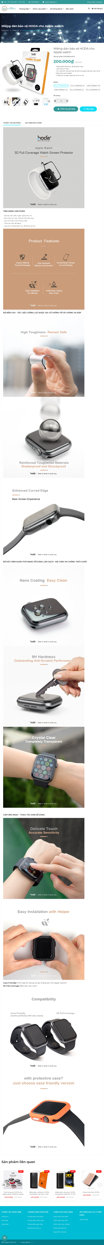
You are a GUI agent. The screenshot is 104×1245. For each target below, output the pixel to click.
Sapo (32, 1242)
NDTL (18, 1242)
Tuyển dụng (84, 1219)
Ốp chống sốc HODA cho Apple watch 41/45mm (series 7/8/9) (65, 1194)
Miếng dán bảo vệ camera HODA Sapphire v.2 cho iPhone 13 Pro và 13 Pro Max (13, 1194)
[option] (6, 101)
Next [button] (48, 101)
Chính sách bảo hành (61, 1216)
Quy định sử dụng (60, 1232)
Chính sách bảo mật (61, 1220)
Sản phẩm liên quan (18, 1162)
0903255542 (35, 2)
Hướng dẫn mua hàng (35, 1216)
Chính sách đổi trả (60, 1228)
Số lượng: (57, 95)
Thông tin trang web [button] (11, 1212)
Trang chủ (5, 1216)
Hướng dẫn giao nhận (35, 1224)
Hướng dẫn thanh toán (36, 1220)
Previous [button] (3, 101)
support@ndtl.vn (51, 2)
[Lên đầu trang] (100, 1235)
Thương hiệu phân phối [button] (38, 1212)
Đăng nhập (91, 2)
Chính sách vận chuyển (62, 1224)
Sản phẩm (5, 1224)
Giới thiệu (5, 1220)
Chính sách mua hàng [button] (63, 1212)
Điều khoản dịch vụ (34, 1228)
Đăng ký (99, 2)
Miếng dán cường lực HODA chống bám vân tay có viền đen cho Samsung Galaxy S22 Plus (91, 1195)
